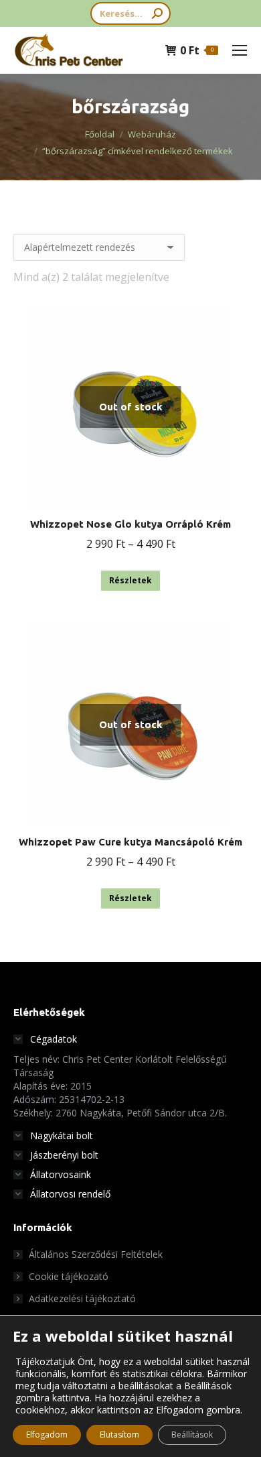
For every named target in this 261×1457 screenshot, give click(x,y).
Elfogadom (47, 1434)
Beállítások (192, 1434)
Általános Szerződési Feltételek (96, 1254)
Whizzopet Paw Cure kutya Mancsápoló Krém (130, 842)
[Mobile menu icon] (240, 50)
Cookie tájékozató (68, 1276)
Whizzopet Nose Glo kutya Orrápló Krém (130, 524)
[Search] (157, 13)
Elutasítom (119, 1434)
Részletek (130, 580)
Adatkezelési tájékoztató (82, 1298)
